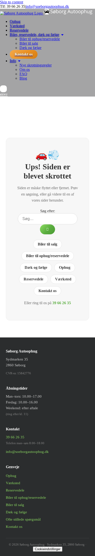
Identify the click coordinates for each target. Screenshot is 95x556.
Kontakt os (47, 291)
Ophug (64, 267)
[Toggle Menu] (3, 88)
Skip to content (11, 2)
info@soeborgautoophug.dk (47, 6)
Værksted (63, 279)
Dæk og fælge (36, 267)
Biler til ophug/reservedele (47, 256)
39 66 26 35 (16, 6)
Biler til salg (47, 244)
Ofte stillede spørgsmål (23, 519)
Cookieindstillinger (47, 549)
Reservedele (33, 279)
